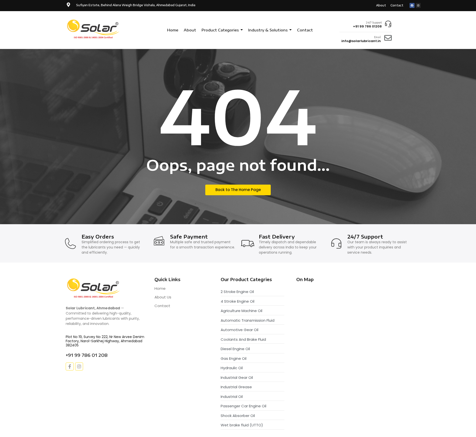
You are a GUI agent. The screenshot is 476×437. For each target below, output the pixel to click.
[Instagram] (418, 5)
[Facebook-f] (70, 366)
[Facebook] (412, 5)
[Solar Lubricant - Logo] (93, 29)
